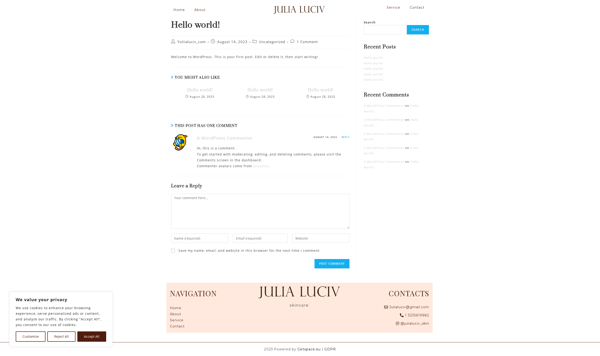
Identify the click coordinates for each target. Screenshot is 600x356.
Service (393, 7)
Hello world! (200, 90)
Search (370, 22)
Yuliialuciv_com (191, 42)
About (200, 10)
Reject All (61, 336)
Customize (30, 336)
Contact (417, 7)
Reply (345, 137)
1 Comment (307, 42)
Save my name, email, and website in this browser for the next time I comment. (249, 250)
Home (179, 10)
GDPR (330, 349)
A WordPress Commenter (225, 138)
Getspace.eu (309, 349)
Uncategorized (272, 42)
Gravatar (261, 166)
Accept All (91, 336)
